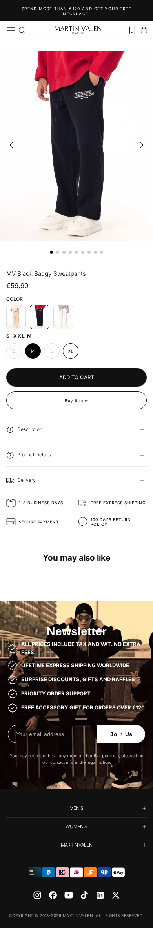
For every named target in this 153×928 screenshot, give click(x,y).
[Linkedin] (100, 895)
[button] (11, 30)
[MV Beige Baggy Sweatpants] (16, 317)
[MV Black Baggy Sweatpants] (39, 317)
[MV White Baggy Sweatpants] (63, 317)
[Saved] (132, 30)
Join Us (121, 734)
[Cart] (144, 30)
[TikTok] (84, 895)
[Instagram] (37, 895)
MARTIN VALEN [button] (76, 845)
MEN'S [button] (76, 808)
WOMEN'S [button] (76, 826)
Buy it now (76, 400)
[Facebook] (53, 895)
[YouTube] (68, 895)
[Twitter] (115, 895)
